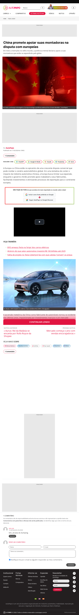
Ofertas (42, 593)
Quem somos (7, 576)
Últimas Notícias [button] (37, 13)
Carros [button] (6, 13)
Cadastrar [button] (57, 589)
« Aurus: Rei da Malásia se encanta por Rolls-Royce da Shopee (17, 333)
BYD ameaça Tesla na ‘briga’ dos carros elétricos (28, 247)
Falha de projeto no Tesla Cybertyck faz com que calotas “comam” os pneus (39, 255)
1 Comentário (10, 156)
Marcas (18, 579)
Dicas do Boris (32, 584)
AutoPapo (10, 148)
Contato (5, 584)
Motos (30, 580)
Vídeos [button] (51, 13)
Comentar (71, 565)
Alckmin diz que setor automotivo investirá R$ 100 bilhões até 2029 (36, 251)
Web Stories (44, 589)
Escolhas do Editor (23, 346)
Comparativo (20, 582)
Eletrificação (31, 591)
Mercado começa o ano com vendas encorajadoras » (60, 332)
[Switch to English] (39, 598)
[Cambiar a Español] (43, 598)
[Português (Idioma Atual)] (36, 598)
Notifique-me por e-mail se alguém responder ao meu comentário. (36, 560)
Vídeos (67, 346)
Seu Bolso (57, 346)
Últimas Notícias (10, 346)
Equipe (5, 580)
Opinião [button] (72, 13)
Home (4, 18)
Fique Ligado (11, 18)
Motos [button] (61, 13)
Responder (12, 536)
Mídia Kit (6, 587)
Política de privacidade (70, 612)
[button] (43, 7)
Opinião (42, 576)
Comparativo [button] (21, 13)
